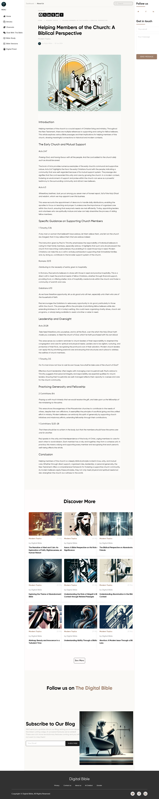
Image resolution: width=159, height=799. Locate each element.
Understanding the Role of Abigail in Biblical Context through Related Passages (83, 595)
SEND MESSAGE (146, 57)
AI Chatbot (89, 785)
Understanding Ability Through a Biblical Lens (83, 640)
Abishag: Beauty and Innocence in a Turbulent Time (44, 642)
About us (78, 785)
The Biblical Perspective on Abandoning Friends (117, 549)
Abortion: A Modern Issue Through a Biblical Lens (118, 642)
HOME (40, 20)
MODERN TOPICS (52, 20)
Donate (99, 785)
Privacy (56, 785)
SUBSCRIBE (72, 743)
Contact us (67, 785)
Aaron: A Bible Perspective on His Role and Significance (82, 549)
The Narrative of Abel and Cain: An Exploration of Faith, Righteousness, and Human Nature (46, 550)
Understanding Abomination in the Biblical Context (118, 595)
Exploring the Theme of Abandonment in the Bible (48, 595)
